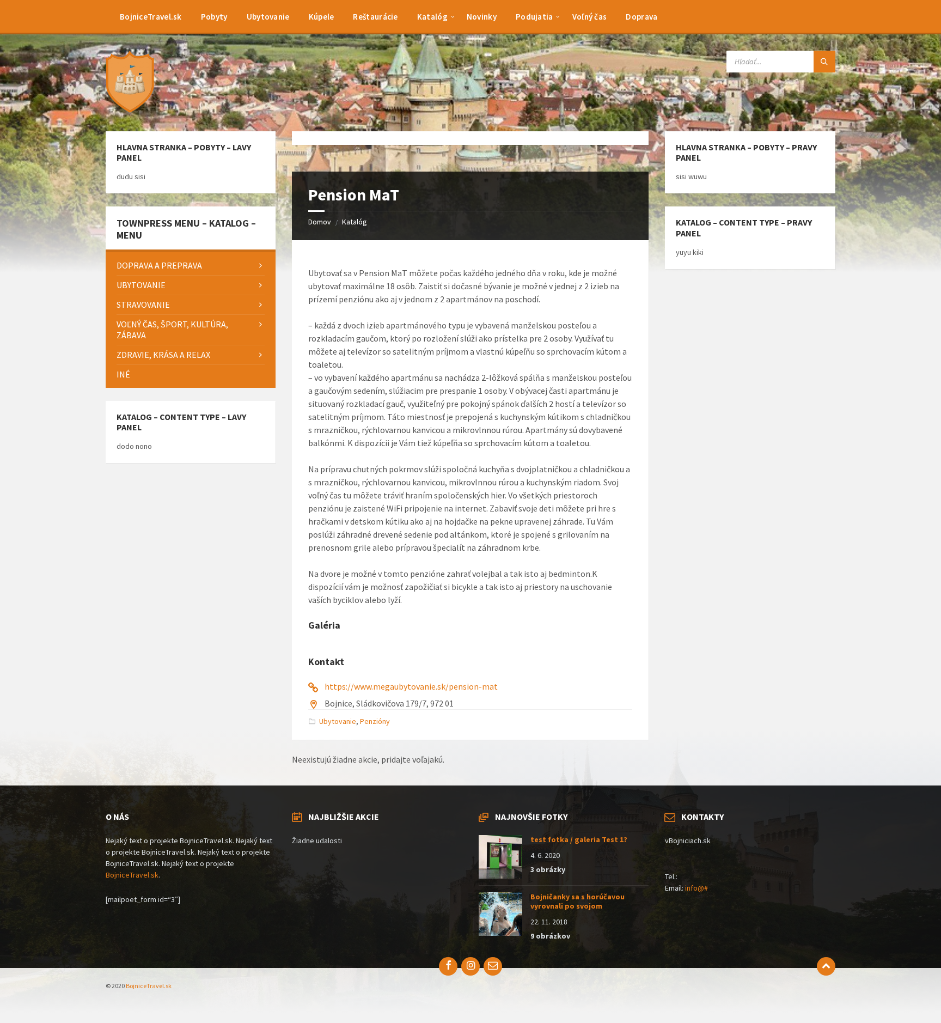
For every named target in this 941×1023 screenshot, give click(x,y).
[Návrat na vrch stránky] (826, 966)
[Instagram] (470, 966)
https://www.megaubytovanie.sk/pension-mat (411, 686)
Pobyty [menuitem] (214, 16)
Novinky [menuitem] (482, 16)
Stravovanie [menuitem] (143, 304)
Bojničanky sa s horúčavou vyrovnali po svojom (577, 901)
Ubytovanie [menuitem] (268, 16)
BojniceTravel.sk (132, 875)
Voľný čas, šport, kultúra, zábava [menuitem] (172, 330)
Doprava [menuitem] (641, 16)
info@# (696, 888)
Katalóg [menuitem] (432, 16)
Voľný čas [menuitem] (589, 16)
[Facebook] (448, 966)
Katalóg (354, 222)
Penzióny (375, 721)
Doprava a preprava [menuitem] (159, 265)
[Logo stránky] (133, 110)
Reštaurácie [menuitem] (375, 16)
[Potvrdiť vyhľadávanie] (824, 61)
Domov (319, 222)
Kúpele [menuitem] (321, 16)
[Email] (493, 966)
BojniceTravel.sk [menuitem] (151, 16)
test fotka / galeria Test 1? (578, 839)
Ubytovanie (337, 721)
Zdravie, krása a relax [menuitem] (163, 354)
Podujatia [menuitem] (534, 16)
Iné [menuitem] (123, 374)
